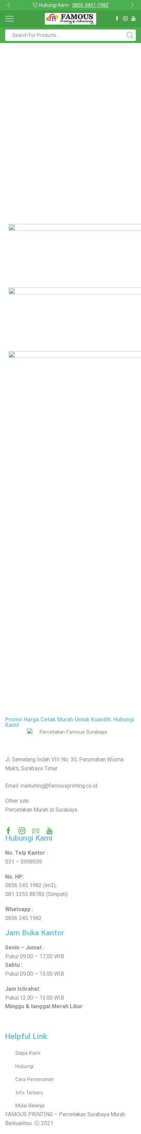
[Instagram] (125, 19)
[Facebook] (117, 19)
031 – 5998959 (23, 861)
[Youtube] (133, 19)
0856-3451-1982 (90, 5)
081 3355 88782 (25, 894)
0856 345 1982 (23, 885)
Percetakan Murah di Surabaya (41, 809)
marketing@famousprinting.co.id (59, 786)
